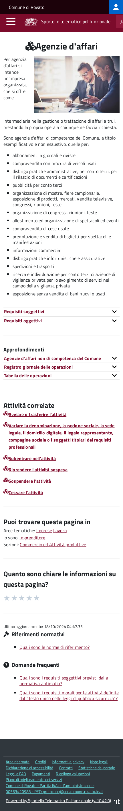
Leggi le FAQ (16, 774)
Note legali (99, 762)
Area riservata (17, 762)
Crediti (40, 762)
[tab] (61, 311)
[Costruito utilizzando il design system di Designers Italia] (117, 802)
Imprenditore (32, 537)
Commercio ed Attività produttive (53, 544)
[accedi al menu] (10, 21)
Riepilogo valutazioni (73, 774)
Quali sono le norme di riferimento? (54, 647)
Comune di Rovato (26, 7)
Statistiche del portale (96, 768)
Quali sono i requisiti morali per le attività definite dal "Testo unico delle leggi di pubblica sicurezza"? (69, 695)
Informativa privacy (68, 762)
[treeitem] (116, 7)
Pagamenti (41, 774)
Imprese (44, 530)
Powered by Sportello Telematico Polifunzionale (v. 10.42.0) (58, 800)
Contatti (66, 768)
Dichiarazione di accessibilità (29, 768)
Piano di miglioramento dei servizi (34, 779)
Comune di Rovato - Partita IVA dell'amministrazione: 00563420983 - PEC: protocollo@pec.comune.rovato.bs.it (54, 788)
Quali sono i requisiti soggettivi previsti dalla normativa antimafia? (63, 680)
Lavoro (60, 530)
